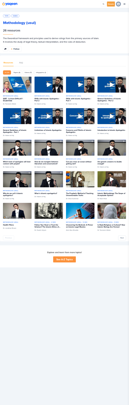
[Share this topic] (5, 49)
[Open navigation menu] (124, 4)
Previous (8, 238)
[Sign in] (118, 4)
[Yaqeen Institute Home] (9, 4)
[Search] (103, 4)
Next (122, 238)
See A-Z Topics (64, 259)
